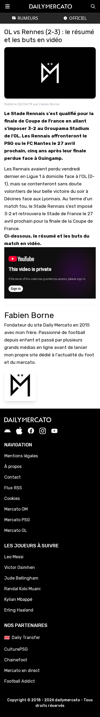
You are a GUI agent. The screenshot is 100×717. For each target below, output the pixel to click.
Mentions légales (21, 455)
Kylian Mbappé (18, 599)
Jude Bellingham (21, 578)
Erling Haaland (18, 610)
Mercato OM (16, 509)
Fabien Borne (49, 104)
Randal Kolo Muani (22, 588)
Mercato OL (15, 530)
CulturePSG (16, 649)
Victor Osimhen (19, 567)
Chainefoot (15, 659)
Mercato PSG (17, 519)
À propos (13, 466)
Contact (12, 477)
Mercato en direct (22, 670)
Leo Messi (13, 556)
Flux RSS (13, 487)
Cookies (12, 498)
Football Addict (19, 681)
